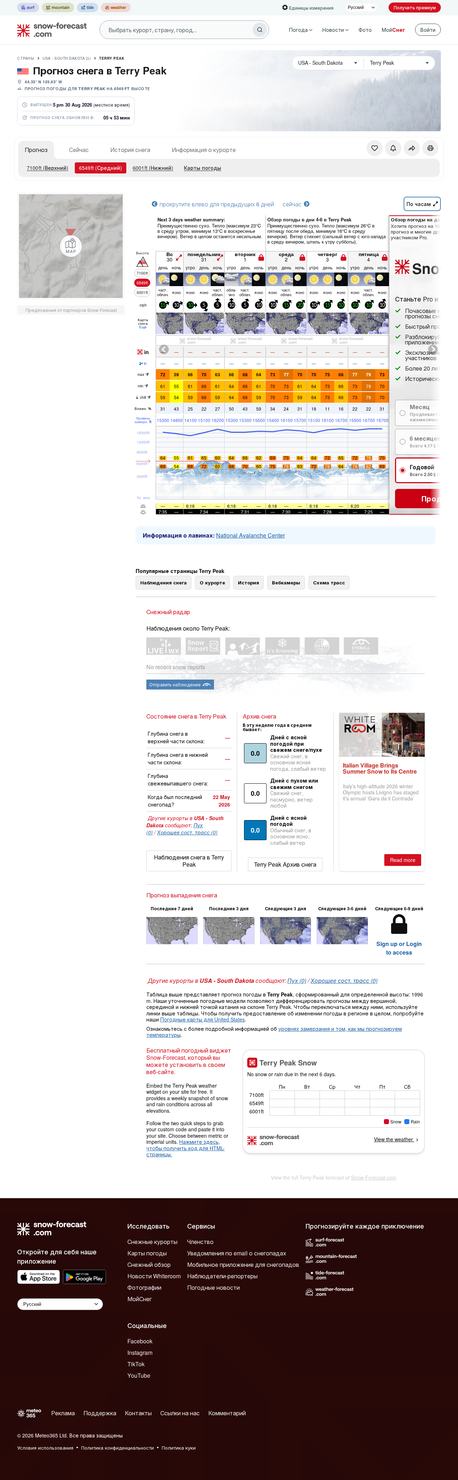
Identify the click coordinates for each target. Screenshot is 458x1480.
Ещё (143, 326)
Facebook (139, 1341)
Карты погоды (202, 167)
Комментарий (227, 1413)
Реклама (63, 1413)
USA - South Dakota (67, 58)
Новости (333, 29)
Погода (298, 29)
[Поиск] (260, 30)
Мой (393, 29)
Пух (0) (296, 980)
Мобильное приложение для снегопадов (243, 1264)
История (248, 582)
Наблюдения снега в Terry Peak (189, 860)
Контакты (138, 1413)
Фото (365, 29)
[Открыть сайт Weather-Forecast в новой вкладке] (116, 7)
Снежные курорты (152, 1242)
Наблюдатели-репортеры (222, 1276)
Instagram (139, 1352)
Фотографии (144, 1287)
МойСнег (139, 1299)
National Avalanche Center (250, 535)
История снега (130, 150)
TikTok (136, 1364)
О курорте (212, 582)
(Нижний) (153, 167)
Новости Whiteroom (154, 1276)
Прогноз (36, 150)
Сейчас (79, 150)
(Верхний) (47, 167)
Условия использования (45, 1447)
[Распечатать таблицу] (430, 148)
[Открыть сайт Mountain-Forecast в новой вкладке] (58, 7)
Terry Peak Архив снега (285, 864)
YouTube (138, 1375)
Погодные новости (213, 1287)
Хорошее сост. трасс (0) (187, 832)
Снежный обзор (149, 1264)
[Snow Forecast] (49, 30)
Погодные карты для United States (202, 1019)
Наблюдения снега (163, 582)
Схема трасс (329, 582)
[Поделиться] (412, 148)
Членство (200, 1242)
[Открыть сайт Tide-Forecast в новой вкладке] (87, 7)
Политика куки (179, 1447)
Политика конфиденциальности (117, 1447)
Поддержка (99, 1413)
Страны (25, 58)
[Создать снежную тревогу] (393, 148)
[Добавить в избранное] (375, 148)
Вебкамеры (286, 582)
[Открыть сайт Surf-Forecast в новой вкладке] (28, 7)
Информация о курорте (204, 150)
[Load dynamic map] (71, 246)
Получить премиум (415, 7)
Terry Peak (111, 58)
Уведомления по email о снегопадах (236, 1253)
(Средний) (100, 167)
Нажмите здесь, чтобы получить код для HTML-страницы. (185, 1148)
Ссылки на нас (180, 1413)
